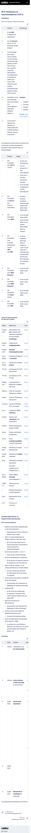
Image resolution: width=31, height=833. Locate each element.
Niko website (4, 831)
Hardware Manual (14, 2)
